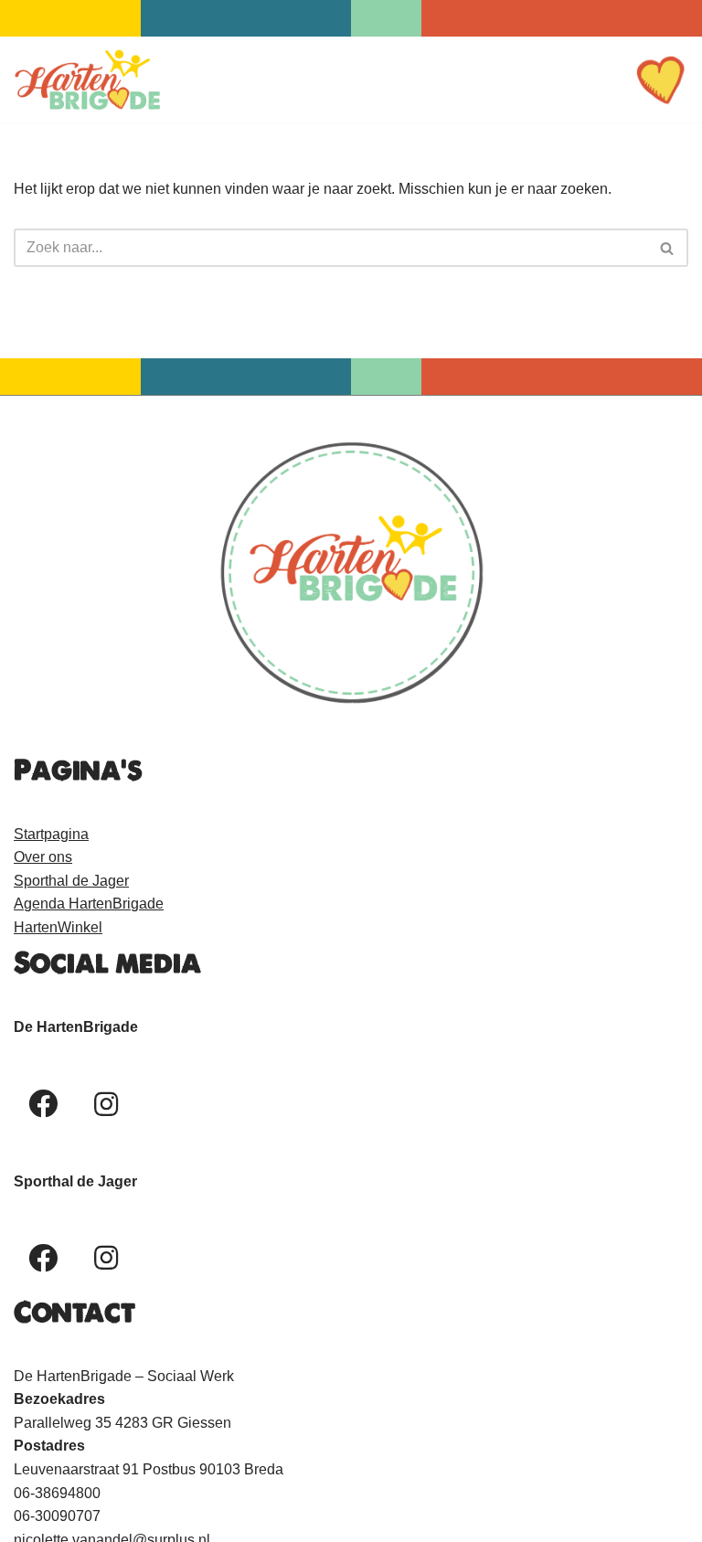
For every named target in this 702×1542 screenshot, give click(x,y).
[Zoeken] (667, 248)
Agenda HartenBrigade (89, 903)
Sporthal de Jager (71, 880)
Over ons (43, 857)
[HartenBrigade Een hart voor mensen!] (87, 79)
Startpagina (51, 834)
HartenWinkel (58, 927)
